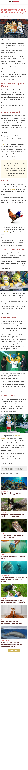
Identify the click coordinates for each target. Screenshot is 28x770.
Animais (3, 6)
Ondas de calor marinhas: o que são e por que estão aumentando (13, 494)
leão (4, 144)
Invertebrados (5, 575)
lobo (20, 401)
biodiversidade (19, 102)
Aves (2, 533)
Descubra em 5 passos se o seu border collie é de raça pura (12, 515)
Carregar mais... (14, 650)
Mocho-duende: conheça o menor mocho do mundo (13, 536)
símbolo (12, 189)
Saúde (2, 619)
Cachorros (4, 512)
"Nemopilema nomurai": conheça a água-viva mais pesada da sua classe (14, 579)
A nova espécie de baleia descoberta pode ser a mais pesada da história (11, 644)
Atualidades (4, 491)
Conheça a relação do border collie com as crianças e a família (13, 601)
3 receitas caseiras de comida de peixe (13, 557)
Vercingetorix (5, 232)
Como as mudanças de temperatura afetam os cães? (12, 622)
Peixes (3, 554)
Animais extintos (6, 640)
